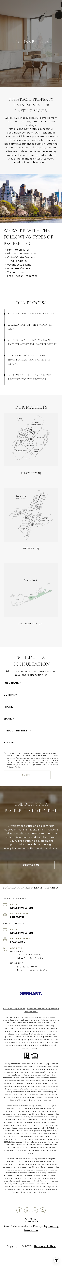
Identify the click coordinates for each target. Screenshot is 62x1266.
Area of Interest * (17, 730)
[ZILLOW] (43, 1210)
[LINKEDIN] (35, 1210)
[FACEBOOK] (19, 1210)
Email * (9, 718)
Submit (27, 774)
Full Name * (12, 683)
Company (10, 694)
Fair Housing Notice (14, 1009)
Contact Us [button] (31, 865)
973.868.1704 (17, 942)
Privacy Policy (14, 767)
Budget (9, 742)
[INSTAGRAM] (27, 1210)
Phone (8, 706)
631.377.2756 (17, 917)
